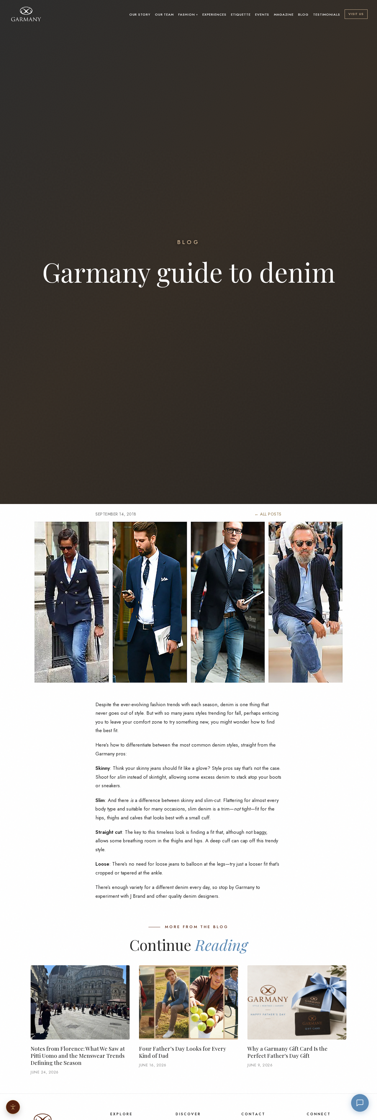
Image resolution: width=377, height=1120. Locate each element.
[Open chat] (360, 1103)
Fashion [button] (186, 14)
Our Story (140, 14)
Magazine (284, 14)
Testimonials (326, 14)
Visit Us (356, 13)
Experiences (214, 14)
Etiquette (241, 14)
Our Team (164, 14)
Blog (303, 14)
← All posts (268, 514)
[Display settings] (13, 1107)
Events (262, 14)
